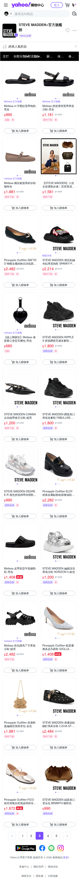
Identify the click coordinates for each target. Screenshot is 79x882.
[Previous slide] (4, 79)
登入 (57, 5)
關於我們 (39, 866)
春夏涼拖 (72, 56)
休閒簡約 (62, 56)
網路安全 (26, 876)
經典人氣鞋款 (17, 46)
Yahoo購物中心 (28, 5)
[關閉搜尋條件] (11, 13)
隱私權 (39, 876)
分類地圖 (53, 876)
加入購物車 (22, 131)
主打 (6, 56)
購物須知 (53, 866)
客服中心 (24, 866)
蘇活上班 (51, 56)
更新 (65, 857)
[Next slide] (35, 79)
